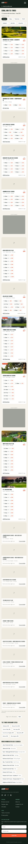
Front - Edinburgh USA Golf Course (12, 703)
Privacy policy (4, 815)
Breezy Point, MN (16, 726)
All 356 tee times (6, 279)
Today (10, 19)
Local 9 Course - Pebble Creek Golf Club (13, 662)
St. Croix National (7, 489)
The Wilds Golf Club (8, 600)
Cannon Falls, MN (6, 729)
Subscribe (14, 835)
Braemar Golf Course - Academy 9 (11, 40)
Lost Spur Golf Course (8, 124)
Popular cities (4, 804)
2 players (5, 23)
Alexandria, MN (20, 732)
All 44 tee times (6, 402)
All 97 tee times (6, 473)
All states (3, 806)
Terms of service (5, 812)
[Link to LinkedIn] (2, 795)
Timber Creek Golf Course (9, 330)
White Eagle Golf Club (8, 443)
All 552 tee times (6, 519)
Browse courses (5, 802)
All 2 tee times (6, 108)
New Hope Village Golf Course (10, 158)
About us (18, 802)
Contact (17, 806)
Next (20, 716)
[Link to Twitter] (5, 795)
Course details (22, 541)
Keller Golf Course (7, 296)
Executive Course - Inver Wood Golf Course (14, 641)
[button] (25, 3)
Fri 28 (23, 19)
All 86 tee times (6, 175)
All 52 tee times (6, 313)
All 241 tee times (6, 141)
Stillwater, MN (6, 726)
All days (4, 19)
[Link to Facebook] (8, 795)
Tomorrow (17, 19)
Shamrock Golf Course (8, 191)
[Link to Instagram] (10, 795)
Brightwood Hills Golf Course (10, 682)
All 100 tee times (6, 208)
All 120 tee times (6, 359)
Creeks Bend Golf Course (9, 375)
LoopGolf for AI (19, 804)
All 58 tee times (6, 57)
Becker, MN (5, 736)
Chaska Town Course (8, 621)
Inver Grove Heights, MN (8, 732)
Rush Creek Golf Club (8, 250)
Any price (21, 23)
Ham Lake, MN (16, 729)
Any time (13, 23)
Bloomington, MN (14, 736)
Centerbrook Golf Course (9, 579)
